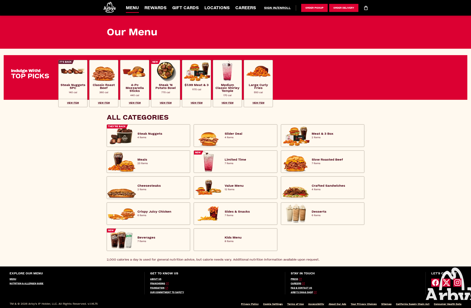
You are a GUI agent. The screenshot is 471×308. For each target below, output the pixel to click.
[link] (73, 86)
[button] (110, 7)
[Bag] (366, 8)
